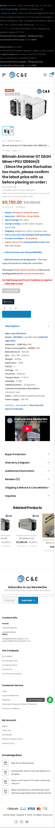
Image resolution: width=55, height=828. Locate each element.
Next (16, 150)
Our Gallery (7, 656)
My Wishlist (7, 734)
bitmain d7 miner (40, 193)
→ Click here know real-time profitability (22, 252)
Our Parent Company (12, 673)
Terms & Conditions (11, 708)
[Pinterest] (16, 309)
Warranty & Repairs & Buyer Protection (19, 704)
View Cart (6, 730)
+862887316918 (9, 632)
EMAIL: (5, 634)
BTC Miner (19, 536)
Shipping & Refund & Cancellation (26, 487)
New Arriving (11, 536)
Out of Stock (12, 94)
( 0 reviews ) (21, 207)
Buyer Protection (15, 454)
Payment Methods (10, 695)
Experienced (30, 190)
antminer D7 (12, 193)
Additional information (19, 471)
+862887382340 (9, 627)
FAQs (4, 691)
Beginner (46, 540)
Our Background (9, 660)
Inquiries (10, 496)
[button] (50, 700)
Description (12, 326)
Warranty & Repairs (17, 462)
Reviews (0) (12, 479)
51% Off (9, 90)
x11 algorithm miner (25, 196)
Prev (7, 150)
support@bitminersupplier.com (16, 641)
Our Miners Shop (9, 665)
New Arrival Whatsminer (22, 763)
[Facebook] (4, 309)
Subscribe (27, 600)
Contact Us (7, 669)
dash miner (12, 196)
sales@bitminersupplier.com (15, 638)
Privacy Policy (8, 743)
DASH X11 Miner (14, 140)
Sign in (5, 726)
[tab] (27, 326)
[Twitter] (10, 309)
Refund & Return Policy (12, 739)
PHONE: (5, 624)
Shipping (6, 700)
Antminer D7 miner (25, 193)
